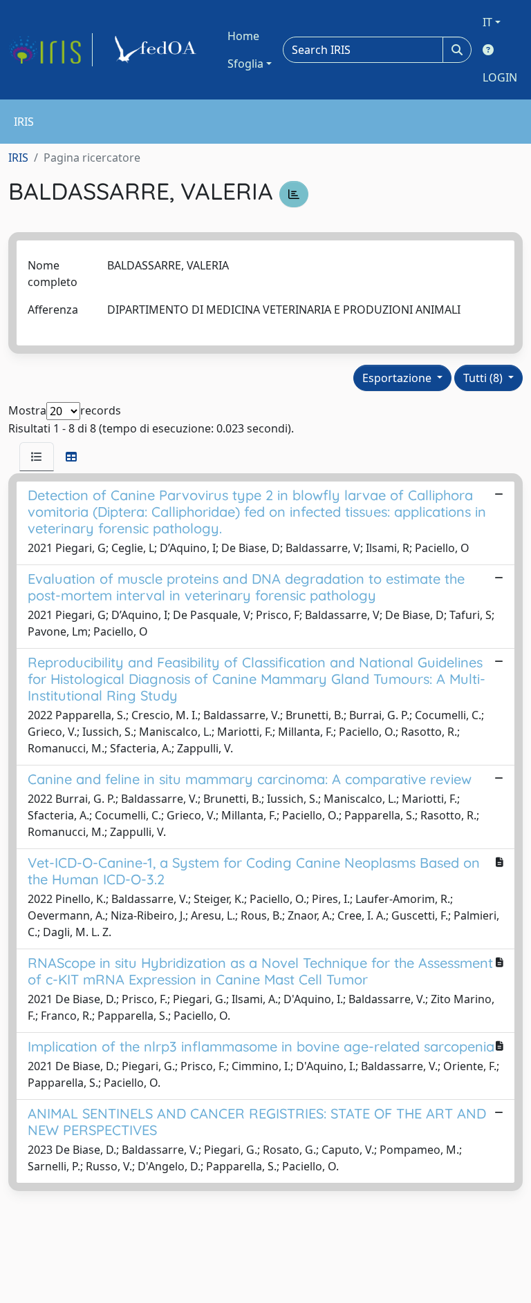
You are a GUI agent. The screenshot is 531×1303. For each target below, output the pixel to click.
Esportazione (398, 378)
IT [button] (487, 22)
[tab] (36, 456)
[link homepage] (50, 49)
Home (243, 36)
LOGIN (500, 77)
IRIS (18, 157)
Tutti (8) (484, 378)
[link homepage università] (158, 49)
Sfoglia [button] (245, 63)
